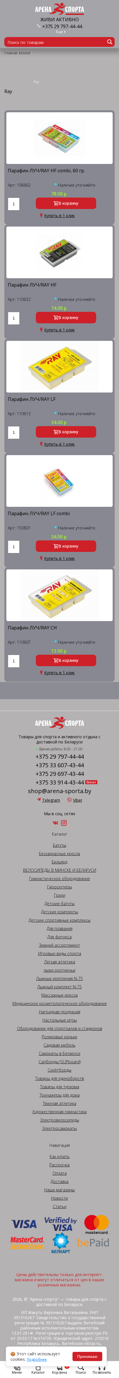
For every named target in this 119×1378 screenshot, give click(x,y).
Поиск (81, 1372)
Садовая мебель (59, 1045)
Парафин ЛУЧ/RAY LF (31, 399)
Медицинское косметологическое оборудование (59, 1004)
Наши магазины (59, 1190)
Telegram (51, 800)
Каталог (38, 1372)
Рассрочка (59, 1165)
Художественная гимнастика (59, 1112)
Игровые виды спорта (59, 954)
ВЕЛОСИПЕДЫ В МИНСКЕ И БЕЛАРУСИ (59, 870)
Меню (17, 1372)
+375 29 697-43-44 (60, 774)
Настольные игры (59, 1020)
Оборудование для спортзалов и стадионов (59, 1029)
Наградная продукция (59, 1012)
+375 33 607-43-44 (60, 765)
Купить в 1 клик (59, 215)
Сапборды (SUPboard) (60, 1062)
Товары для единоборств (59, 1078)
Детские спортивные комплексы (59, 920)
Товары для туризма (59, 1087)
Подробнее (37, 1359)
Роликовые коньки (59, 1037)
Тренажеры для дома (60, 1095)
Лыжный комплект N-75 (59, 987)
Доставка (59, 1182)
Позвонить (102, 1372)
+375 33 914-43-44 (60, 782)
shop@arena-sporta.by (59, 791)
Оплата (60, 1173)
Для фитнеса (59, 937)
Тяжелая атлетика (59, 1103)
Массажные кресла (59, 995)
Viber (77, 800)
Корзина (60, 1369)
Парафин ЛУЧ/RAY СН (32, 628)
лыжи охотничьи (59, 970)
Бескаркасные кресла (59, 854)
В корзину (68, 203)
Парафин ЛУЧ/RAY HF (32, 285)
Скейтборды (59, 1070)
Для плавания (59, 929)
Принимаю (87, 1356)
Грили (59, 895)
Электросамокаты (59, 1128)
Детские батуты (59, 904)
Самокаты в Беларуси (59, 1054)
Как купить (60, 1157)
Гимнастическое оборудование (59, 879)
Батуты (59, 845)
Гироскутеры (59, 887)
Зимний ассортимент (59, 945)
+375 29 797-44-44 (62, 26)
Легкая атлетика (59, 962)
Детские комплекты (59, 912)
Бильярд (59, 862)
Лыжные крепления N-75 (59, 979)
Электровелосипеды (59, 1120)
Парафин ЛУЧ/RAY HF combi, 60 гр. (46, 171)
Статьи (59, 1207)
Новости (59, 1198)
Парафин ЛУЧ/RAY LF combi (39, 514)
